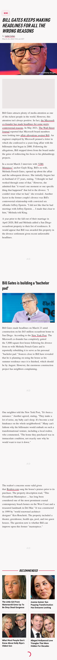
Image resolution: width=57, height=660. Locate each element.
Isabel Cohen (10, 36)
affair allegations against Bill (34, 135)
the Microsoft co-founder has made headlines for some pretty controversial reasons (28, 124)
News (6, 13)
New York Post (39, 335)
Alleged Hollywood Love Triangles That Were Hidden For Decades (42, 643)
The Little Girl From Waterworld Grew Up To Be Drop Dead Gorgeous (13, 605)
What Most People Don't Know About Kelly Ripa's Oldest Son (13, 643)
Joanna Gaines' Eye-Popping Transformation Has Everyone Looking (42, 605)
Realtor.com (13, 489)
